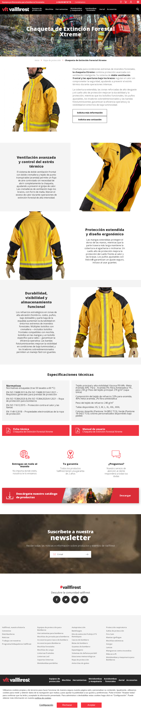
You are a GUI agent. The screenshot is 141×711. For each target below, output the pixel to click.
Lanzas (109, 647)
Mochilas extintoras (114, 640)
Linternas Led (43, 656)
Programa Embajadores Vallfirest (16, 644)
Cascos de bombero (80, 640)
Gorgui (109, 644)
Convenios (6, 631)
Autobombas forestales (90, 9)
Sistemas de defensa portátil (84, 653)
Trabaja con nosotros (11, 640)
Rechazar (67, 705)
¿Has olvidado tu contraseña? (70, 370)
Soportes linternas (45, 659)
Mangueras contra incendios (118, 650)
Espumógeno (77, 650)
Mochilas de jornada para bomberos (53, 636)
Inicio (37, 60)
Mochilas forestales (45, 646)
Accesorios (111, 9)
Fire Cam (110, 634)
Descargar (125, 495)
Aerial (102, 9)
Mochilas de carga (45, 650)
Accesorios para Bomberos (49, 643)
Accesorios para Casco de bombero (52, 640)
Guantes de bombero (81, 646)
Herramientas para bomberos (50, 633)
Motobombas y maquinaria (76, 9)
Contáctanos (80, 2)
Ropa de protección (52, 60)
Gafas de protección (115, 631)
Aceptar (91, 705)
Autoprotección (78, 627)
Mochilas (49, 9)
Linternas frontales (45, 653)
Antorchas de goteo (80, 663)
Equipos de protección (37, 9)
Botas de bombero (80, 643)
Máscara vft (111, 654)
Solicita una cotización (89, 119)
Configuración (46, 705)
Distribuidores (8, 634)
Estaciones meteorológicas (83, 656)
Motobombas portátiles (47, 663)
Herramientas (61, 9)
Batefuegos (77, 631)
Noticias (5, 637)
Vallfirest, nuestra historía (13, 627)
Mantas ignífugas (113, 637)
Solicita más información (90, 112)
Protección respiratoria (116, 627)
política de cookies (43, 698)
